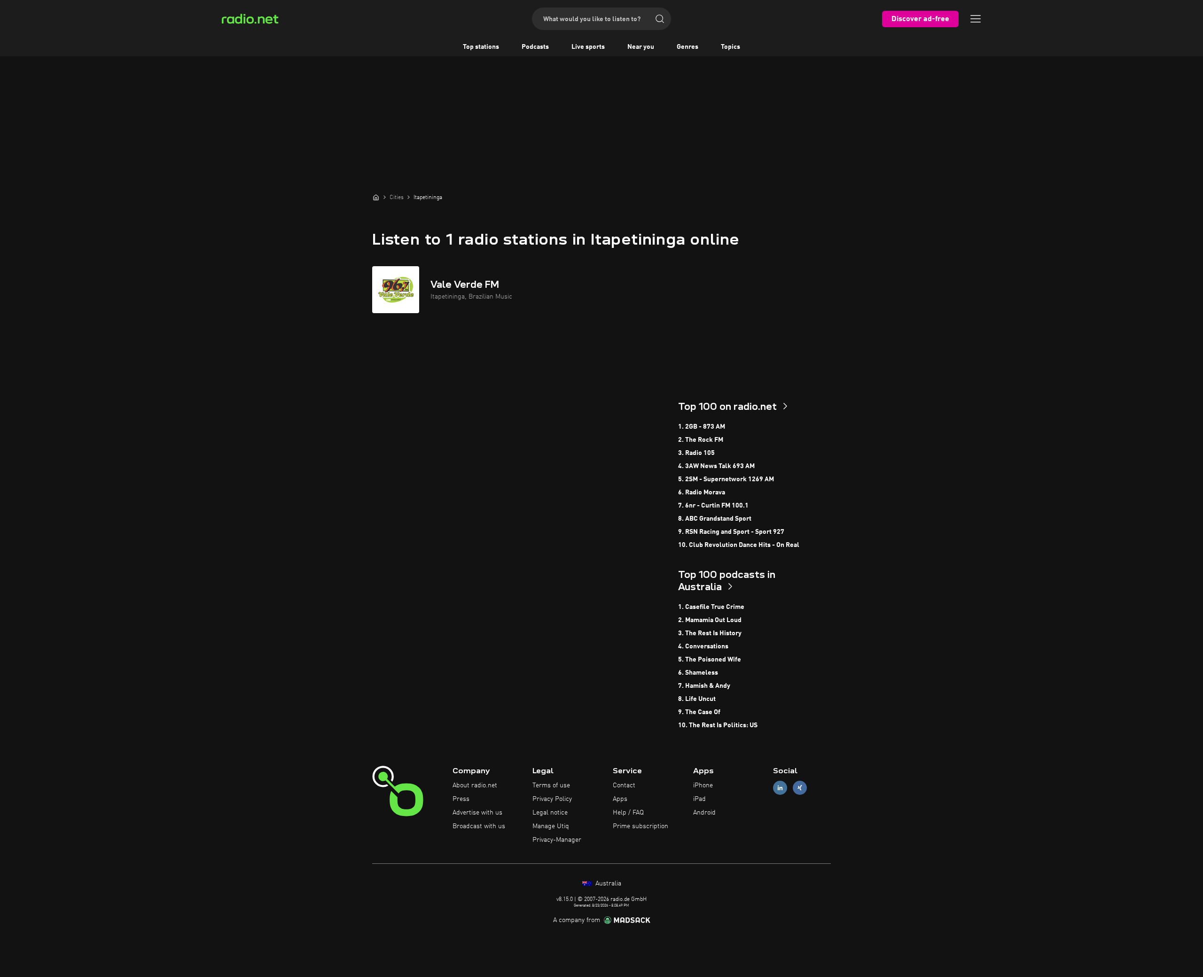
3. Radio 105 (696, 453)
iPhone (703, 785)
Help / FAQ (628, 812)
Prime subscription (640, 826)
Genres (687, 47)
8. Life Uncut (697, 699)
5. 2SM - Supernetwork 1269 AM (726, 479)
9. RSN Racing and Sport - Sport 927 (731, 532)
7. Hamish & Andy (704, 686)
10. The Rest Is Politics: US (718, 725)
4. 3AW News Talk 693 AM (716, 466)
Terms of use (551, 785)
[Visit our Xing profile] (800, 788)
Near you (640, 47)
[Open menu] (975, 18)
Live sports (588, 47)
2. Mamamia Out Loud (710, 620)
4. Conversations (703, 646)
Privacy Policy (552, 799)
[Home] (376, 197)
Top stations (481, 47)
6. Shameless (698, 672)
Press (461, 799)
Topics (730, 47)
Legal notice (550, 812)
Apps (620, 799)
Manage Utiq (550, 826)
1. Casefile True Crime (711, 607)
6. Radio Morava (701, 492)
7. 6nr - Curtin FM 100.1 (713, 505)
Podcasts (535, 47)
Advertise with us (477, 812)
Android (704, 812)
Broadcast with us (479, 826)
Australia (607, 883)
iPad (699, 799)
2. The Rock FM (700, 440)
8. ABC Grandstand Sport (714, 518)
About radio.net (475, 785)
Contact (624, 785)
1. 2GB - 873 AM (701, 426)
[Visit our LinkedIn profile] (780, 788)
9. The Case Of (699, 712)
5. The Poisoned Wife (709, 659)
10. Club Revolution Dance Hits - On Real (738, 545)
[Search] (659, 18)
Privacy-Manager (556, 840)
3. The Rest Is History (710, 633)
